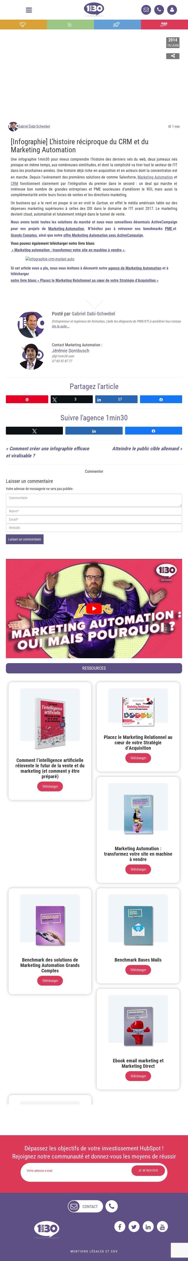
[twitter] (134, 1226)
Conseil (23, 24)
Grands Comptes (24, 235)
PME (169, 228)
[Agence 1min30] (94, 8)
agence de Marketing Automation (134, 268)
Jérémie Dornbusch (70, 351)
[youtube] (162, 1226)
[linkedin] (148, 1226)
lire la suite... (61, 326)
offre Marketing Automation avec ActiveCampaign (103, 235)
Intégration (70, 24)
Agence (164, 24)
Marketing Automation (155, 177)
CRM (14, 183)
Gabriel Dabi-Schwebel (34, 126)
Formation (117, 24)
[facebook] (119, 1226)
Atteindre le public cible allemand (145, 448)
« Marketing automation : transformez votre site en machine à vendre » (67, 250)
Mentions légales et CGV (94, 1251)
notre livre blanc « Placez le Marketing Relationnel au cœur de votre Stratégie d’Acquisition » (84, 280)
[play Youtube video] (94, 608)
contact (90, 1206)
